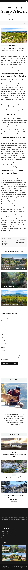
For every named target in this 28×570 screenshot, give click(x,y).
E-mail (3, 341)
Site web (3, 347)
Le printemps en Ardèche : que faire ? (14, 477)
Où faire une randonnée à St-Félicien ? (10, 286)
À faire (3, 45)
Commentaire (4, 321)
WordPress (23, 567)
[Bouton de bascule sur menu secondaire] (1, 1)
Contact (3, 535)
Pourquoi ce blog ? (5, 533)
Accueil (2, 537)
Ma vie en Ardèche (11, 45)
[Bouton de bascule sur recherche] (26, 1)
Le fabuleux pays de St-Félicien (14, 495)
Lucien (3, 50)
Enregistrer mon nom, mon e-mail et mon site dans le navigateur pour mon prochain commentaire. (12, 357)
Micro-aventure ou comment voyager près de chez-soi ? (14, 268)
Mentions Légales (5, 531)
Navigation (14, 19)
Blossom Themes (12, 567)
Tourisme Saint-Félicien (14, 9)
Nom (2, 334)
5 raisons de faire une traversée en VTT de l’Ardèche (13, 304)
